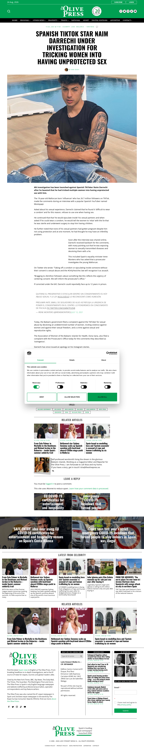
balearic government (44, 409)
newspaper (58, 412)
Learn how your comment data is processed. (89, 488)
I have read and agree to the (127, 703)
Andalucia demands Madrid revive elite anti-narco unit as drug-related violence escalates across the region (98, 689)
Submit (126, 710)
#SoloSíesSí (63, 296)
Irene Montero (69, 409)
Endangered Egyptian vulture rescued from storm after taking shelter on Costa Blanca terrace (98, 657)
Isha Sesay (75, 69)
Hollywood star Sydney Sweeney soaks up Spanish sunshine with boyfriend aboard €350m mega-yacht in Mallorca (71, 448)
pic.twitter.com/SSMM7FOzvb (61, 308)
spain (66, 412)
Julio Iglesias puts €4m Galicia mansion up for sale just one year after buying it (100, 579)
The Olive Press (76, 412)
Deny (42, 397)
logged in (50, 483)
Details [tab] (72, 360)
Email (117, 688)
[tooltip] (120, 11)
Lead (73, 27)
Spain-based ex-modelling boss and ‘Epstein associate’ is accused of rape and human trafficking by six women (97, 448)
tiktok (87, 412)
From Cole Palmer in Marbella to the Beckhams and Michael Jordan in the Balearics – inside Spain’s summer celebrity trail (45, 448)
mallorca (80, 409)
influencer (57, 409)
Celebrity (66, 27)
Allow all (102, 397)
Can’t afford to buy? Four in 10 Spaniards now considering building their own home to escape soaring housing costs (97, 667)
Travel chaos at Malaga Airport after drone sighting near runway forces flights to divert (98, 700)
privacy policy (125, 705)
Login (131, 2)
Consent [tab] (40, 360)
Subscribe (118, 2)
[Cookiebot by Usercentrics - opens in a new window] (108, 353)
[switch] (60, 387)
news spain (102, 409)
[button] (81, 656)
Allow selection (72, 397)
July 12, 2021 (77, 312)
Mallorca (80, 27)
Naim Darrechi (91, 409)
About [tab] (103, 360)
